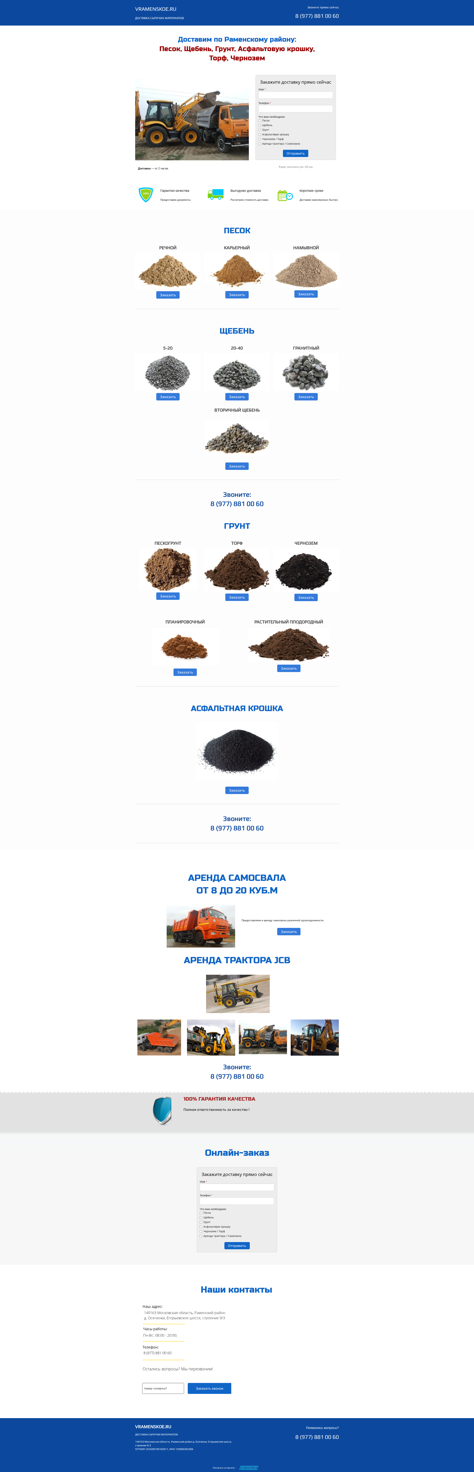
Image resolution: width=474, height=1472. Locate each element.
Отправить (296, 153)
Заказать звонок (209, 1388)
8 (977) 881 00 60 (157, 1352)
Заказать (168, 295)
